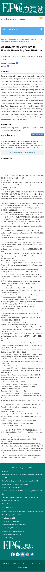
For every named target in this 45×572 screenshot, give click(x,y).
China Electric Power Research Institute (15, 484)
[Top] (42, 288)
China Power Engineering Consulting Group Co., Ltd (20, 481)
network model (38, 128)
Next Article (29, 152)
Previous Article (16, 152)
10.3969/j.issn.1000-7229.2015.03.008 (17, 41)
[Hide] (42, 292)
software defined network (13, 130)
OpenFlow (25, 128)
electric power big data (9, 128)
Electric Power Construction (13, 19)
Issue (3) (33, 39)
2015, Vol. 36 (25, 39)
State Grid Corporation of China (23, 468)
